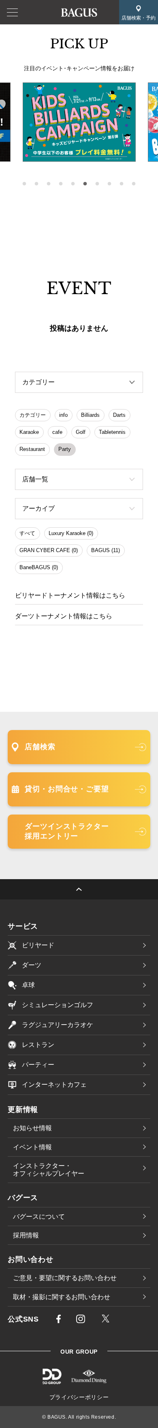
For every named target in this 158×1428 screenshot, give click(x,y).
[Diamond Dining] (89, 1381)
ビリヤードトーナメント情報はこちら (70, 595)
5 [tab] (73, 184)
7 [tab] (97, 184)
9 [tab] (121, 184)
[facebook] (58, 1320)
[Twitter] (106, 1319)
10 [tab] (134, 184)
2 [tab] (36, 184)
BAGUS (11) (105, 550)
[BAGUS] (79, 12)
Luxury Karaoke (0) (71, 533)
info (63, 415)
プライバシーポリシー (79, 1397)
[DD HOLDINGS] (52, 1381)
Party (64, 449)
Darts (119, 415)
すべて (27, 533)
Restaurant (32, 449)
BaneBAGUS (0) (38, 567)
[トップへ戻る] (79, 889)
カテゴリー (32, 415)
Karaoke (29, 432)
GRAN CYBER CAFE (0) (48, 550)
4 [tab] (61, 184)
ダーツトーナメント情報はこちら (63, 616)
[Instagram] (80, 1320)
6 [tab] (85, 184)
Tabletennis (112, 432)
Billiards (90, 415)
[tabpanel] (79, 122)
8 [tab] (109, 184)
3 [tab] (49, 184)
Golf (80, 432)
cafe (57, 432)
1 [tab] (24, 184)
